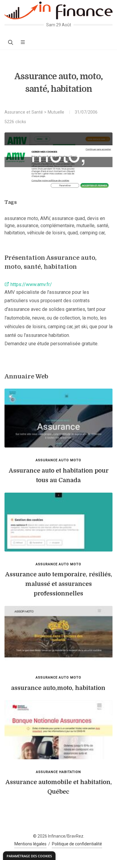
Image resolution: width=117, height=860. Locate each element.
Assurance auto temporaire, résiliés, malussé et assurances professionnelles (58, 584)
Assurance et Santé (23, 112)
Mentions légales (30, 843)
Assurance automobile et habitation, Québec (58, 787)
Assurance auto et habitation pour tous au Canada (59, 475)
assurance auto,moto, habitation (58, 688)
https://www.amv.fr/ (30, 284)
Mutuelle (56, 112)
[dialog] (29, 855)
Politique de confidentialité (77, 843)
